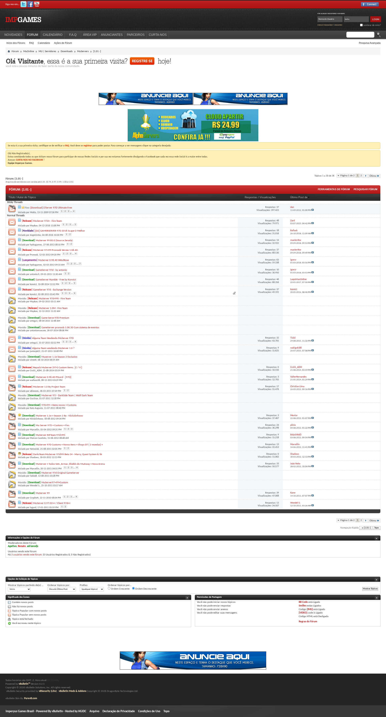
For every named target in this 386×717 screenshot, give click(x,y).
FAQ (31, 43)
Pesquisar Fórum (365, 189)
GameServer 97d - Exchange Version (52, 289)
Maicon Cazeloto (38, 438)
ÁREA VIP (90, 34)
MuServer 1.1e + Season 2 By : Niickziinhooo (59, 415)
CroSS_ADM (36, 370)
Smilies (302, 605)
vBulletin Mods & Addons (72, 691)
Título (11, 197)
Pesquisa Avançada (370, 43)
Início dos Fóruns (15, 43)
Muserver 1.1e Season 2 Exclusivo (59, 357)
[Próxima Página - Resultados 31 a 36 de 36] (365, 176)
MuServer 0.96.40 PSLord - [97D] (53, 377)
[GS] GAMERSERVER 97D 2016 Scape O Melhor (60, 231)
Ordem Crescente (119, 589)
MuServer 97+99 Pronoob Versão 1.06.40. (55, 250)
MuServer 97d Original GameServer (60, 473)
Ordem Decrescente (145, 589)
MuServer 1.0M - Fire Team (53, 308)
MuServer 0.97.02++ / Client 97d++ (51, 503)
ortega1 (34, 321)
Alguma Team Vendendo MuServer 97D (53, 338)
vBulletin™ (24, 684)
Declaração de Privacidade (119, 711)
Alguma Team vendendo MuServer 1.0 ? (53, 348)
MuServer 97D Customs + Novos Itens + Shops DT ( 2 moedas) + (69, 444)
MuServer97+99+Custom (54, 482)
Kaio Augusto (36, 408)
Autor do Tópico (26, 197)
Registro (338, 25)
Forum (32, 34)
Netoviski (34, 449)
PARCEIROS (136, 34)
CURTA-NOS (158, 34)
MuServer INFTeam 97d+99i (50, 435)
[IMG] (310, 609)
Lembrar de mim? (372, 25)
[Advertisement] (193, 81)
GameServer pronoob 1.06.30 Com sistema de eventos (70, 327)
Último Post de (298, 197)
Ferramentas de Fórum (334, 189)
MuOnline (28, 51)
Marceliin (34, 430)
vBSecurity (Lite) (48, 691)
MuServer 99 (43, 493)
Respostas (251, 197)
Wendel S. (35, 485)
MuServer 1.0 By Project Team (49, 387)
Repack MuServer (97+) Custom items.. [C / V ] (57, 367)
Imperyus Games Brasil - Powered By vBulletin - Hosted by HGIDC (46, 711)
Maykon (34, 226)
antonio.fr (34, 274)
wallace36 (35, 380)
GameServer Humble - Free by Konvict (56, 279)
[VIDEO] (303, 612)
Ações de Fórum (63, 43)
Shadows (34, 457)
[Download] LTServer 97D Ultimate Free (51, 207)
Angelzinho (35, 235)
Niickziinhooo (36, 419)
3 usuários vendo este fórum (26, 554)
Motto (33, 212)
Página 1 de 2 (347, 175)
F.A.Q (73, 34)
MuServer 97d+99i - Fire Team (55, 298)
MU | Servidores (47, 51)
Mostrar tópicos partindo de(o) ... (25, 585)
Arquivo (94, 711)
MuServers (83, 51)
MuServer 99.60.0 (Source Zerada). (54, 240)
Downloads (67, 51)
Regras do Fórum (308, 621)
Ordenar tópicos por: (58, 585)
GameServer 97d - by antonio (51, 270)
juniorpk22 (35, 351)
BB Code (303, 602)
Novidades (13, 34)
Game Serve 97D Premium (55, 318)
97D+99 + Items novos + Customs (58, 405)
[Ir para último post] (312, 210)
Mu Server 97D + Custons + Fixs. (53, 425)
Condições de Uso (149, 711)
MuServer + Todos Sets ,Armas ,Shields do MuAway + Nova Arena (70, 464)
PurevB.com (30, 698)
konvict (33, 284)
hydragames (36, 245)
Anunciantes (112, 34)
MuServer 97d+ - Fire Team (47, 221)
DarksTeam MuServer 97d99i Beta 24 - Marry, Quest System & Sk (67, 454)
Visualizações (268, 197)
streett (33, 360)
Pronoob (34, 255)
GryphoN (34, 498)
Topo (376, 528)
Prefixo (83, 585)
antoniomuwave (38, 330)
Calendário (44, 43)
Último (372, 176)
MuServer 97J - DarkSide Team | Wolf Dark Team (67, 395)
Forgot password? (325, 25)
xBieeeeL (34, 391)
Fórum (15, 51)
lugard (33, 507)
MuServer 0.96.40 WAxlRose (53, 260)
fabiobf (33, 476)
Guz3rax (34, 398)
